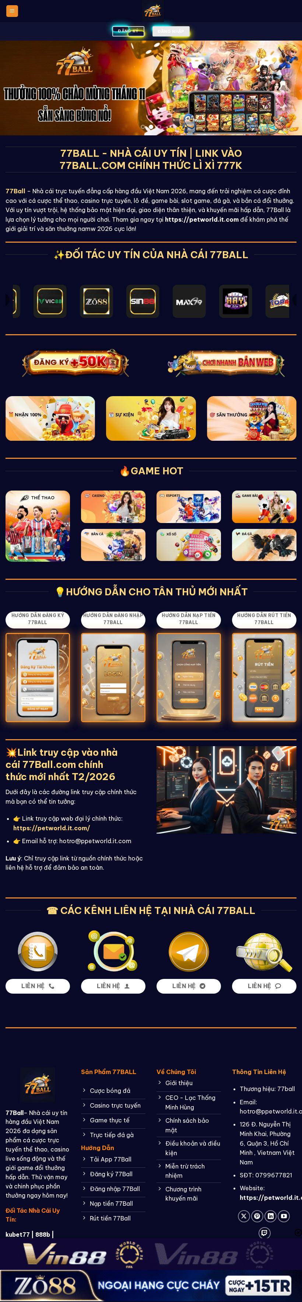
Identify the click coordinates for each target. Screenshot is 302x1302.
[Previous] (15, 88)
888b (42, 1234)
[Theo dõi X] (244, 1216)
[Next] (286, 88)
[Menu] (12, 11)
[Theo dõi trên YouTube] (284, 1216)
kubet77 (18, 1234)
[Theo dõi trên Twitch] (265, 1233)
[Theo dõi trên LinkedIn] (270, 1216)
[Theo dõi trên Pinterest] (257, 1216)
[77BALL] (153, 11)
